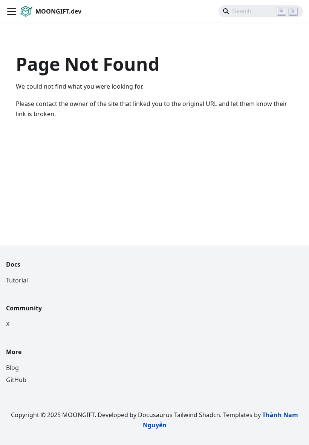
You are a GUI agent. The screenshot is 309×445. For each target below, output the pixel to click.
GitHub (16, 380)
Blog (12, 368)
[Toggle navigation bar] (11, 11)
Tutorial (17, 280)
